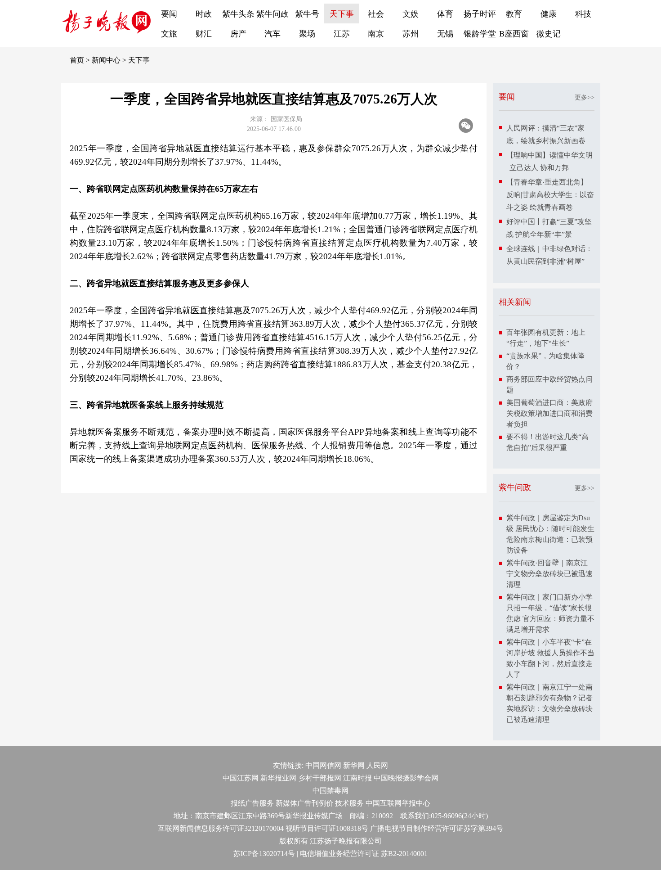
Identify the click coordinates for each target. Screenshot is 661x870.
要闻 (169, 13)
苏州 (410, 33)
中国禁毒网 (330, 790)
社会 (376, 13)
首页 (77, 60)
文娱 (410, 13)
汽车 (272, 33)
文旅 (169, 33)
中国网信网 (323, 765)
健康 (548, 13)
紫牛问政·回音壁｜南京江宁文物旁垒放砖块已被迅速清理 (549, 573)
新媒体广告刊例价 (304, 803)
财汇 (204, 33)
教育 (514, 13)
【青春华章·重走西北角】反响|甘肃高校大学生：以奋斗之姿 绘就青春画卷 (550, 194)
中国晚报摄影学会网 (406, 778)
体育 (445, 13)
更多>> (584, 97)
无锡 (445, 33)
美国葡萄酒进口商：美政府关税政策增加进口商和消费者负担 (549, 413)
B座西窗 (514, 33)
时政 (204, 13)
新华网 (354, 765)
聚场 (307, 33)
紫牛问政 (272, 13)
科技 (583, 13)
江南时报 (357, 778)
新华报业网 (278, 778)
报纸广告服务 (252, 803)
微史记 (548, 33)
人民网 (377, 765)
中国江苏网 (241, 778)
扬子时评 (480, 13)
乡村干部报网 (319, 778)
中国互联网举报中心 (398, 803)
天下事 (342, 13)
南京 (376, 33)
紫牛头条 (238, 13)
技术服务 (349, 803)
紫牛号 (307, 13)
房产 (238, 33)
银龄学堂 (480, 33)
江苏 (342, 33)
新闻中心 (106, 60)
